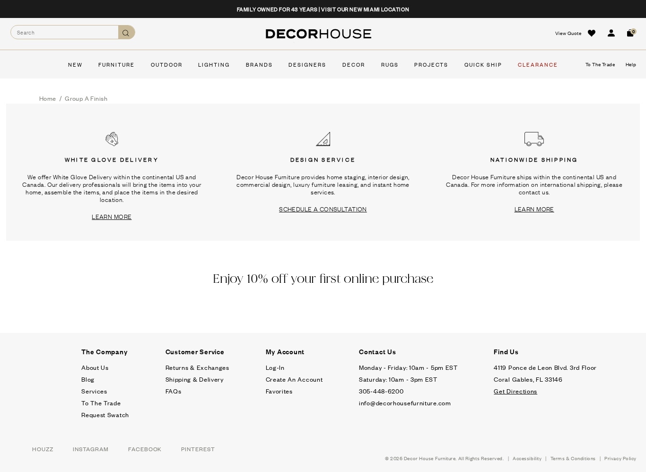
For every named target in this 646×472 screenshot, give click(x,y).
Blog (88, 379)
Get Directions (515, 390)
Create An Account (294, 379)
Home (47, 98)
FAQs (174, 390)
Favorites (279, 390)
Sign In (611, 33)
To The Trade (101, 402)
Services (94, 390)
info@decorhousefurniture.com (405, 402)
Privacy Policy (620, 458)
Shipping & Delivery (195, 379)
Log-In (275, 367)
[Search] (126, 32)
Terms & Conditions (573, 458)
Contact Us (377, 351)
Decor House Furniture (430, 458)
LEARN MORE (111, 216)
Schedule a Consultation (323, 208)
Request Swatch (105, 414)
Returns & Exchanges (197, 367)
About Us (95, 367)
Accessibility (527, 458)
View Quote (568, 33)
